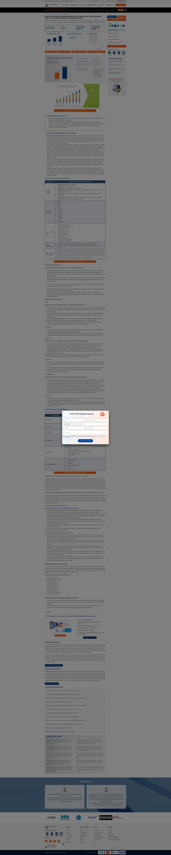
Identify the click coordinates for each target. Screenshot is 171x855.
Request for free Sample (85, 440)
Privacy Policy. (98, 436)
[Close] (107, 412)
